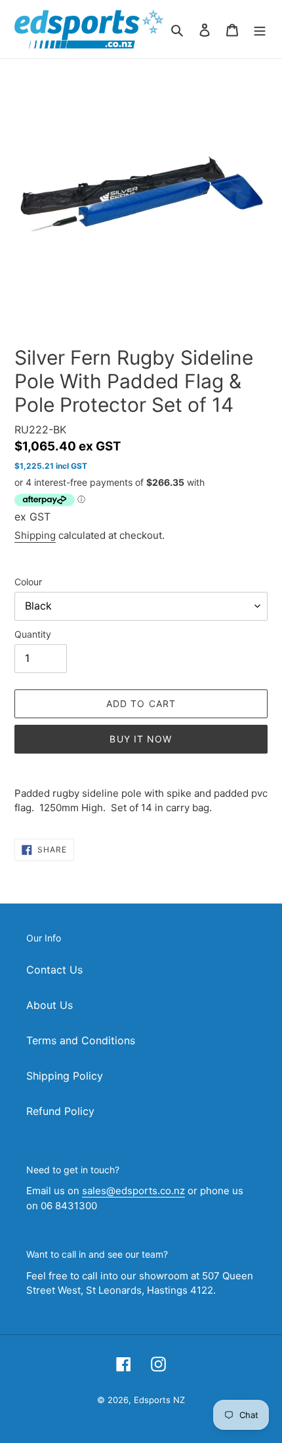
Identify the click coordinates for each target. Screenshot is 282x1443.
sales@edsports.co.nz (133, 1190)
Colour (28, 581)
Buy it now (141, 738)
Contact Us (54, 969)
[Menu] (259, 28)
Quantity (32, 634)
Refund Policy (60, 1111)
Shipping (35, 535)
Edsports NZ (159, 1400)
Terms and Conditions (80, 1040)
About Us (49, 1005)
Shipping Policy (64, 1075)
